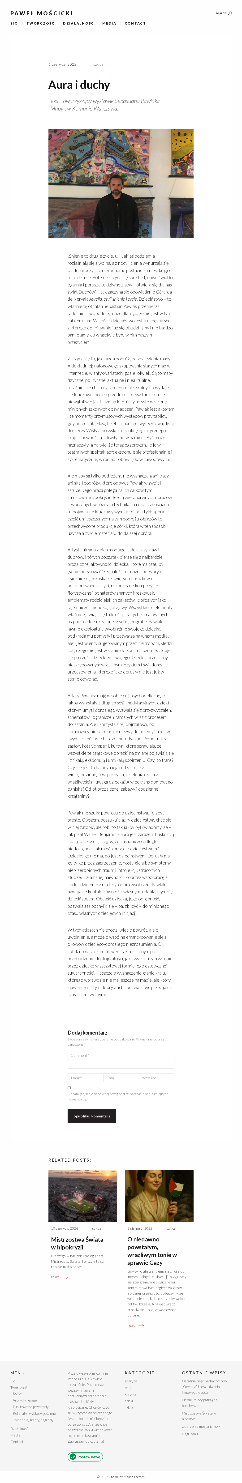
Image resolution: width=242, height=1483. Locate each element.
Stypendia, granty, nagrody (33, 1420)
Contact (135, 23)
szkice (98, 64)
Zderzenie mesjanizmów (201, 1426)
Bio (14, 23)
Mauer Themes (134, 1477)
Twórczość (40, 23)
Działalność (78, 23)
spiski (129, 1401)
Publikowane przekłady (30, 1407)
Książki (18, 1393)
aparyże (131, 1381)
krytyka (130, 1394)
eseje (129, 1387)
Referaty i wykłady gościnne (34, 1413)
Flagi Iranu (190, 1434)
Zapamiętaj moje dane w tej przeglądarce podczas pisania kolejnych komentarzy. (118, 1096)
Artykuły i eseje (25, 1400)
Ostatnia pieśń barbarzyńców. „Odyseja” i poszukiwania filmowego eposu (205, 1386)
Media (109, 23)
